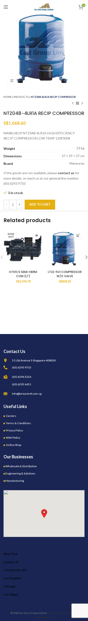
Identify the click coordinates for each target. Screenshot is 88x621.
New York (11, 554)
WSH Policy (13, 437)
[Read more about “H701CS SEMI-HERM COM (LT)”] (36, 235)
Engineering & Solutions (20, 473)
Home (7, 96)
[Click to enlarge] (11, 80)
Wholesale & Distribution (21, 466)
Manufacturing (14, 480)
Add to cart (39, 204)
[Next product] (82, 103)
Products (21, 96)
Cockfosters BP (15, 570)
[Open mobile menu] (6, 7)
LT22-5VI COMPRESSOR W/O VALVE (65, 274)
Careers (11, 416)
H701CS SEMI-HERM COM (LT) (23, 274)
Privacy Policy (14, 430)
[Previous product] (72, 103)
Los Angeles (13, 578)
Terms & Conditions (18, 423)
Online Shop (13, 445)
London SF (11, 562)
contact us (66, 173)
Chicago (9, 586)
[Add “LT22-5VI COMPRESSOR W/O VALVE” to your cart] (78, 235)
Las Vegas (11, 594)
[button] (44, 513)
